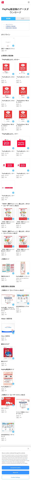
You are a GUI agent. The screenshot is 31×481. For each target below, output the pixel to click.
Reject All (15, 472)
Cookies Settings (15, 477)
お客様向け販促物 (10, 26)
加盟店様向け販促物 (11, 28)
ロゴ (22, 18)
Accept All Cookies (15, 467)
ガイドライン (9, 24)
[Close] (28, 448)
